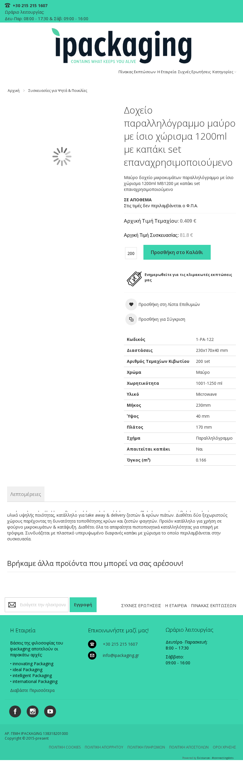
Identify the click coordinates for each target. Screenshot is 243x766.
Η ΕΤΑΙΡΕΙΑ (176, 605)
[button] (162, 304)
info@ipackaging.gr (121, 655)
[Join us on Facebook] (13, 710)
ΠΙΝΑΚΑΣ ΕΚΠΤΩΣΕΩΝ (213, 605)
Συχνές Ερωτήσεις (194, 71)
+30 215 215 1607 (29, 5)
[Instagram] (30, 710)
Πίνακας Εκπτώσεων (137, 71)
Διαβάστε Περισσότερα (32, 690)
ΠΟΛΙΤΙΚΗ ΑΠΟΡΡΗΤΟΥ (104, 747)
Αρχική (14, 90)
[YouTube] (48, 710)
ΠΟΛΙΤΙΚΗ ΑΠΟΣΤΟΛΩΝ (189, 747)
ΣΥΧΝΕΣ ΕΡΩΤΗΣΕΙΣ (141, 605)
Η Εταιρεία (166, 71)
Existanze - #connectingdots (215, 758)
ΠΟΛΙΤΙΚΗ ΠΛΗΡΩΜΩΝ (146, 747)
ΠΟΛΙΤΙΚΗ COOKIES (65, 747)
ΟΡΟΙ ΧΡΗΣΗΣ (224, 747)
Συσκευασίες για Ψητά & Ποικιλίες (57, 90)
